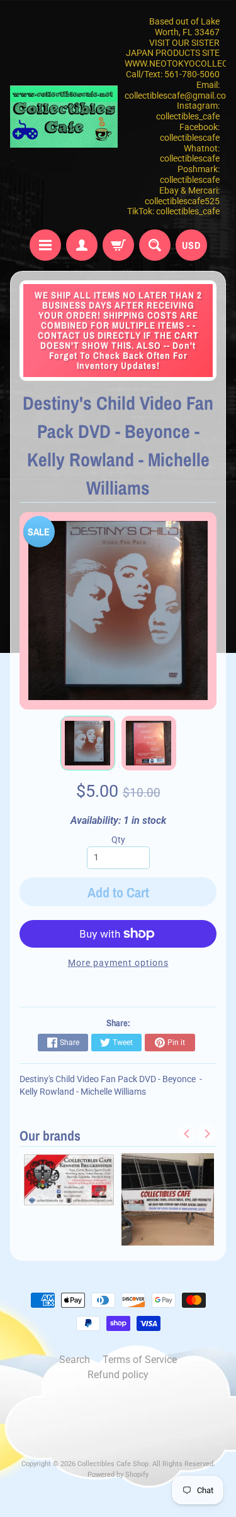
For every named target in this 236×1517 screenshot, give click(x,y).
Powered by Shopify (118, 1474)
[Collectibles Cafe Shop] (64, 116)
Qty (118, 840)
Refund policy (118, 1375)
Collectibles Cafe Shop (113, 1464)
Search (74, 1360)
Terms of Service (140, 1360)
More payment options (118, 963)
